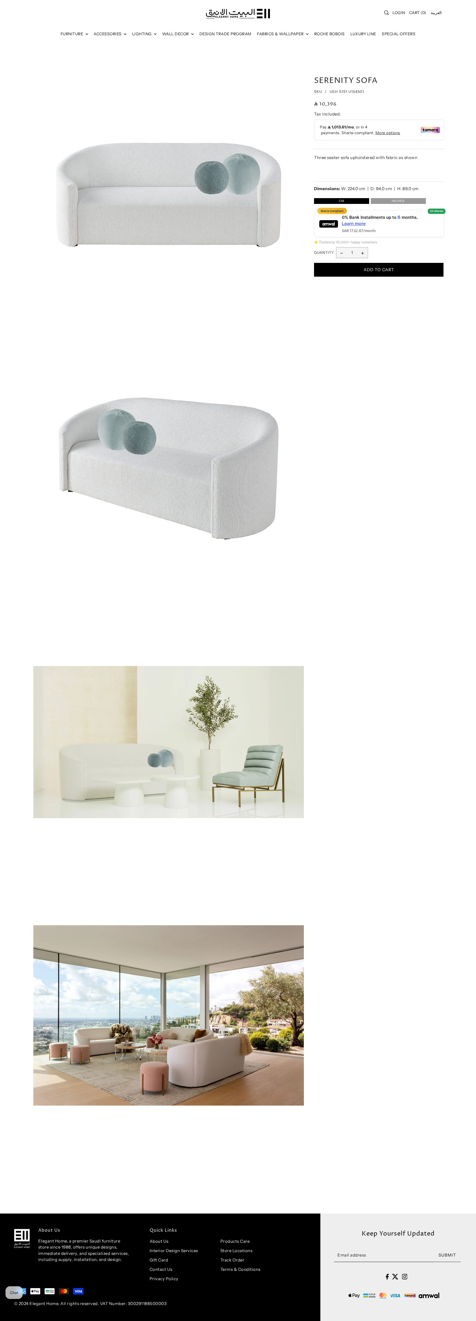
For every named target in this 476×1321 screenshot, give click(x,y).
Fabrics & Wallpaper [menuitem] (281, 33)
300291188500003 (147, 1303)
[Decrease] (341, 253)
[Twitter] (395, 1276)
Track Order (232, 1260)
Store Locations (236, 1250)
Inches (398, 201)
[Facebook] (387, 1276)
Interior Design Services (174, 1250)
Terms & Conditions (240, 1269)
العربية (436, 12)
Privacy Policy (164, 1278)
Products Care (235, 1241)
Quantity (324, 252)
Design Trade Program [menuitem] (225, 33)
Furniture (72, 33)
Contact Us (161, 1269)
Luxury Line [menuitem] (363, 33)
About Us (159, 1241)
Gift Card (159, 1260)
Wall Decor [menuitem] (176, 33)
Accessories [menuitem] (108, 33)
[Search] (387, 12)
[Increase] (362, 253)
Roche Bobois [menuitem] (329, 33)
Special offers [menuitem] (398, 33)
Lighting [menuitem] (142, 33)
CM (341, 201)
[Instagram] (404, 1276)
